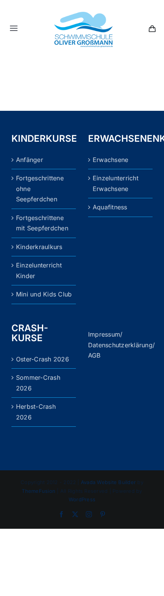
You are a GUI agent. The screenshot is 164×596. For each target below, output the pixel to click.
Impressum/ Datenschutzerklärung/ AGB (121, 344)
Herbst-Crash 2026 (36, 412)
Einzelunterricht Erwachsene (115, 183)
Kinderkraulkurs (39, 247)
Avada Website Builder (108, 482)
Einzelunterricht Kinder (39, 270)
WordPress (82, 499)
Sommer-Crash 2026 (38, 383)
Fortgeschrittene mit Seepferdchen (42, 223)
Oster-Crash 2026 (42, 359)
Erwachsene (110, 160)
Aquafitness (110, 207)
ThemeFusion (38, 491)
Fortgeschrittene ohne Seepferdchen (40, 188)
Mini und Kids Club (44, 294)
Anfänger (29, 160)
